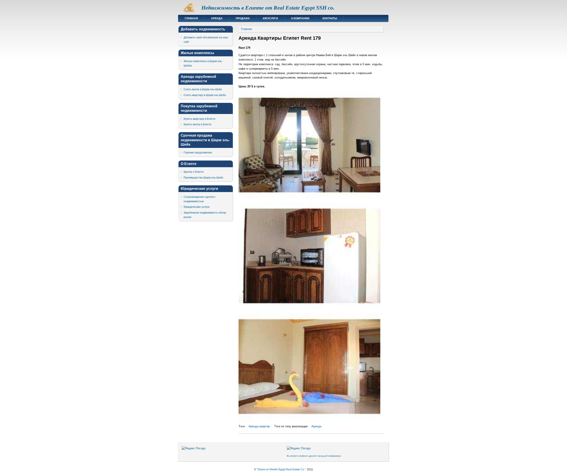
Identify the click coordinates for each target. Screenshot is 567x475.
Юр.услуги (270, 18)
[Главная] (190, 12)
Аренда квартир (259, 426)
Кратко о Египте (194, 171)
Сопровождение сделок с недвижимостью (200, 199)
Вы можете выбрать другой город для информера (314, 456)
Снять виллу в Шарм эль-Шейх (203, 89)
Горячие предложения (198, 152)
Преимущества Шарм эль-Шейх (203, 177)
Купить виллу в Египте (198, 124)
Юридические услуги (197, 206)
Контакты (329, 18)
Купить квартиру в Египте (200, 118)
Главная (191, 18)
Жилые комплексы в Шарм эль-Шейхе (203, 63)
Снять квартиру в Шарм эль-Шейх (205, 95)
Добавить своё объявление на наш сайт (206, 39)
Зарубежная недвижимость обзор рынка (205, 215)
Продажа (243, 18)
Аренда (217, 18)
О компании (300, 18)
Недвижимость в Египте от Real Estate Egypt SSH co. (267, 8)
